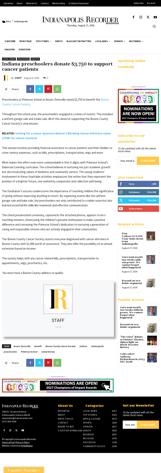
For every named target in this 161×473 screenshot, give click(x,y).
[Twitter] (148, 17)
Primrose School (29, 351)
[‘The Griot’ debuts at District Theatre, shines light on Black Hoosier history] (152, 340)
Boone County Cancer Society (60, 346)
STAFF (18, 78)
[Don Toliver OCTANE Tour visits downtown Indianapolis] (150, 235)
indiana (83, 346)
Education (23, 59)
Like (154, 183)
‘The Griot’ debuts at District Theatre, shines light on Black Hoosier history (132, 342)
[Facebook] (133, 17)
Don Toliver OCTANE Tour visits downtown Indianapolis (133, 238)
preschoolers (10, 351)
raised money (48, 351)
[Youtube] (155, 17)
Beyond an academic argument (132, 282)
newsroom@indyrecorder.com (17, 418)
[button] (154, 26)
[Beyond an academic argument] (150, 283)
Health (35, 59)
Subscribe (148, 161)
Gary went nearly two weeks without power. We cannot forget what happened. (132, 262)
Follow (151, 192)
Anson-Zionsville (21, 346)
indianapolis (97, 346)
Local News (9, 59)
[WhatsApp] (57, 89)
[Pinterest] (48, 89)
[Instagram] (140, 17)
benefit (37, 346)
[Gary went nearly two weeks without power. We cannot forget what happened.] (150, 259)
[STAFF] (6, 78)
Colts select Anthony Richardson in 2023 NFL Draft (132, 358)
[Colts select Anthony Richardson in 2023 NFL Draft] (152, 357)
